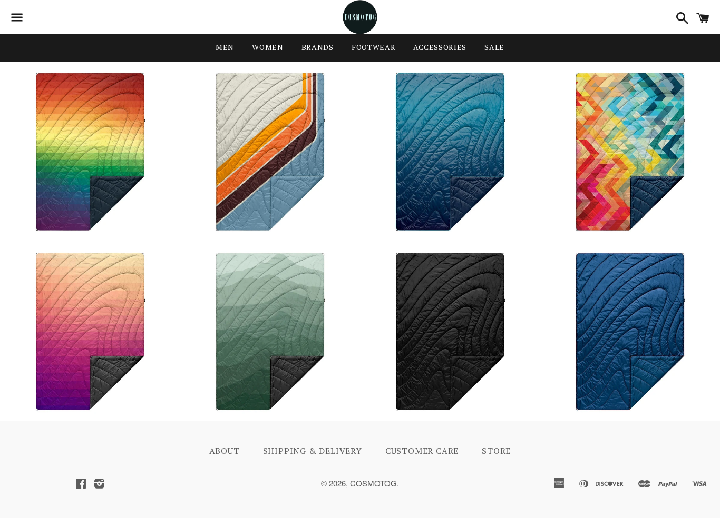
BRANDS (317, 47)
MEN (225, 47)
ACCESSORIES (439, 47)
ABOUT (224, 450)
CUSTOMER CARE (422, 450)
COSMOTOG (373, 483)
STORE (496, 450)
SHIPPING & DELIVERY (312, 450)
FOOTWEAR (374, 47)
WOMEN (268, 47)
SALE (494, 47)
